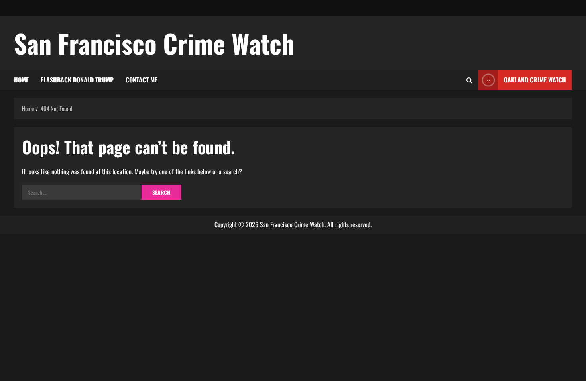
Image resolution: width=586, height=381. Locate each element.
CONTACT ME (141, 79)
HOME (21, 79)
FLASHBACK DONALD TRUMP (77, 79)
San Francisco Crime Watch (154, 43)
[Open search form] (469, 80)
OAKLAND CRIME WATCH (535, 79)
